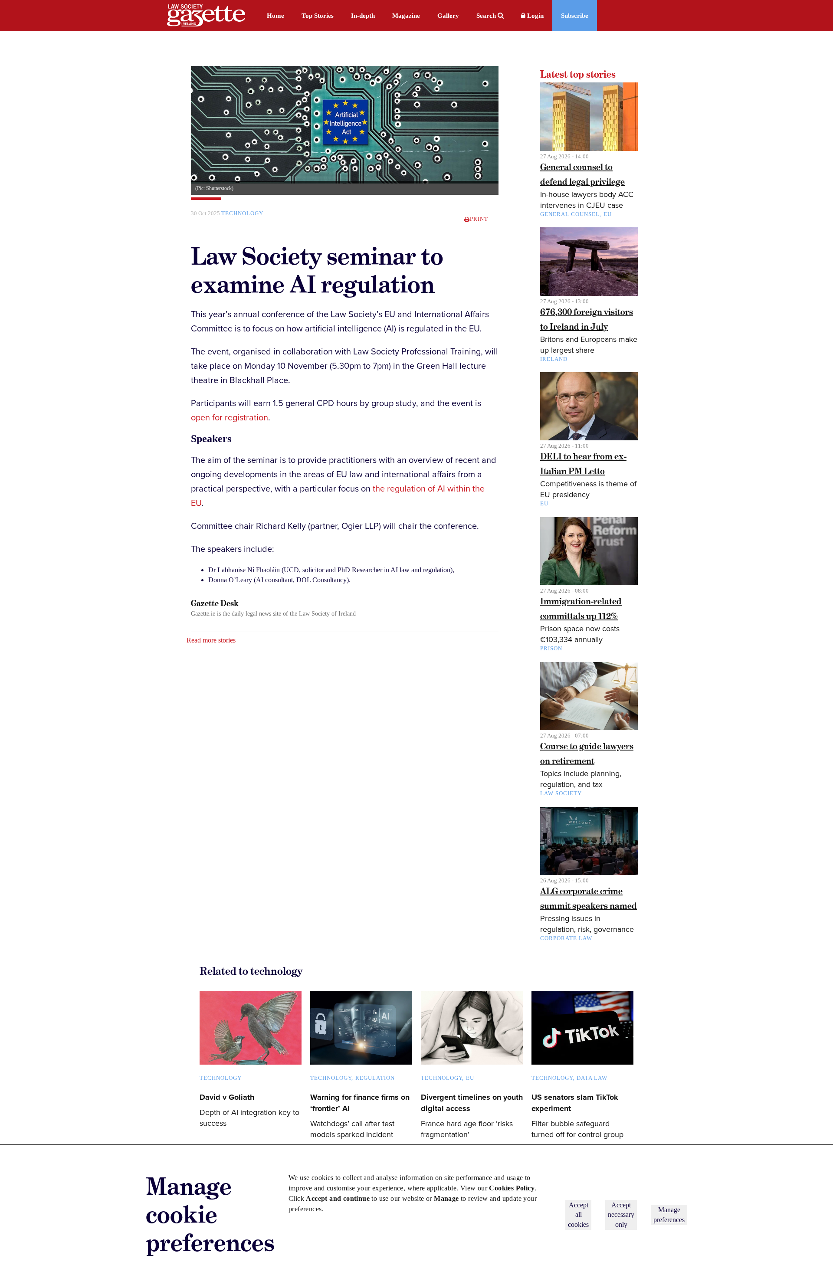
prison (551, 648)
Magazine (406, 15)
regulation (375, 1078)
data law (592, 1078)
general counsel (570, 214)
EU (607, 214)
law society (561, 793)
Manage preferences (669, 1214)
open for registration (229, 418)
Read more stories (211, 640)
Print (479, 219)
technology (242, 213)
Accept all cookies (578, 1214)
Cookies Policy (512, 1188)
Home (275, 15)
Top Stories (318, 15)
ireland (553, 359)
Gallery (448, 15)
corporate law (566, 938)
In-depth (363, 15)
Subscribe (574, 15)
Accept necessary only (621, 1214)
